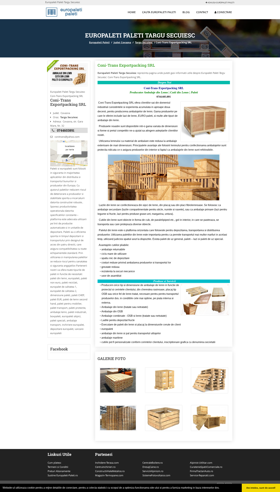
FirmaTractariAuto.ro (201, 471)
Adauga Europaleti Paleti (220, 2)
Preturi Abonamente (59, 471)
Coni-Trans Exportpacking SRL (126, 65)
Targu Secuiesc (144, 42)
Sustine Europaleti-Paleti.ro (63, 475)
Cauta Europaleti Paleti (159, 12)
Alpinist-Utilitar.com (201, 462)
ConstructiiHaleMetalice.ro (110, 471)
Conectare (224, 12)
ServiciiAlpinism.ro (152, 471)
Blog (186, 12)
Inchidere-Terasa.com (107, 462)
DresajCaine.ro (150, 466)
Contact (202, 12)
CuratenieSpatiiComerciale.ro (206, 466)
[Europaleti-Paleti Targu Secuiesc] (69, 74)
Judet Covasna (122, 42)
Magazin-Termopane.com (109, 475)
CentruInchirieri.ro (105, 466)
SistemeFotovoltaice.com (156, 475)
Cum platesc (54, 462)
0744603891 (65, 130)
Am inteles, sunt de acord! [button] (260, 487)
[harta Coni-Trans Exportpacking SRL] (69, 153)
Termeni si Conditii (58, 466)
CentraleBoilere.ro (152, 462)
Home (132, 12)
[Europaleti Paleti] (66, 11)
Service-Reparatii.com (202, 475)
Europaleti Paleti (99, 42)
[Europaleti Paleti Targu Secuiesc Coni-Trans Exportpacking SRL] (118, 382)
